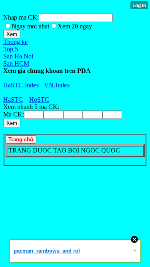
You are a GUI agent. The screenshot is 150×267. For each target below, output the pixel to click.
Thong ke (15, 41)
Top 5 (10, 49)
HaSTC (13, 99)
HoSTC (39, 99)
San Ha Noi (18, 56)
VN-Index (57, 85)
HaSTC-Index (21, 85)
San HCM (16, 63)
